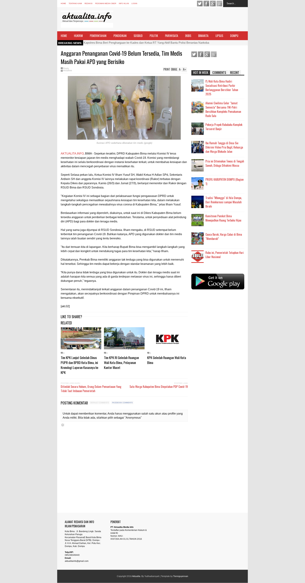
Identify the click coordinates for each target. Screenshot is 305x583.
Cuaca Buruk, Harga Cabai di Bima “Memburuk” (223, 236)
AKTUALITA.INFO (72, 153)
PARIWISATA (171, 36)
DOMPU (234, 36)
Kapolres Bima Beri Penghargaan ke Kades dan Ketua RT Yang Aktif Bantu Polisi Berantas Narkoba (146, 42)
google (213, 3)
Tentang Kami (75, 3)
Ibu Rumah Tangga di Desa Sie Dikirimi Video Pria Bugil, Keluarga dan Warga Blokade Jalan (224, 147)
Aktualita (136, 576)
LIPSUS (219, 36)
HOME (64, 36)
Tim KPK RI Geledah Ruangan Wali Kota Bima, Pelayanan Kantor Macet (121, 362)
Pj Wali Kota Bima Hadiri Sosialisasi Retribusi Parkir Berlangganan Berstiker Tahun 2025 (221, 87)
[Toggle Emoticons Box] (63, 425)
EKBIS (188, 36)
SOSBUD (138, 36)
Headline (67, 70)
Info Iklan (124, 3)
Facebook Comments (122, 403)
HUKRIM (78, 36)
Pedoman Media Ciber (105, 3)
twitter (200, 3)
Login (134, 3)
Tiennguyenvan (180, 576)
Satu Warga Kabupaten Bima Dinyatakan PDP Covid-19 (159, 386)
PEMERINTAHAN (98, 36)
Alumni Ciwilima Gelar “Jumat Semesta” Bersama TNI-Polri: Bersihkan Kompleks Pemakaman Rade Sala (223, 109)
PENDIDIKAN (120, 36)
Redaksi (88, 3)
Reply (66, 68)
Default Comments (99, 403)
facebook (206, 3)
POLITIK (154, 36)
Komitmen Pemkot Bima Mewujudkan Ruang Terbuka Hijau (223, 218)
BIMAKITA (203, 36)
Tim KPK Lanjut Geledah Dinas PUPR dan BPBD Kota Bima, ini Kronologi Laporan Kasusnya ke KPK (79, 365)
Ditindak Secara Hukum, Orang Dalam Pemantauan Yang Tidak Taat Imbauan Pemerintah (91, 388)
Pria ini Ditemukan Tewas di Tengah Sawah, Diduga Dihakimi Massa (224, 163)
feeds (219, 3)
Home (63, 3)
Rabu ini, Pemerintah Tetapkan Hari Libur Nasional (224, 254)
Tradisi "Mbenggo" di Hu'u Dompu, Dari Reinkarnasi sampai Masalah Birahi (223, 202)
